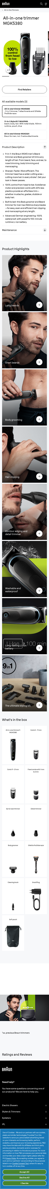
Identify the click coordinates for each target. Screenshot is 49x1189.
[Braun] (5, 4)
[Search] (41, 4)
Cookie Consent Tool (20, 1163)
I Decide (24, 1183)
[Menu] (46, 4)
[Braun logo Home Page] (5, 4)
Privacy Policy (10, 1158)
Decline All (24, 1177)
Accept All (24, 1172)
